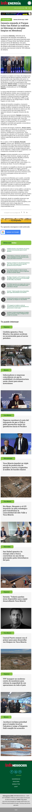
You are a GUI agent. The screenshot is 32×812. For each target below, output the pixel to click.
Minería (6, 370)
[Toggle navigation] (29, 8)
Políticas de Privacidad (17, 797)
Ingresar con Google (12, 232)
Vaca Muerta (7, 415)
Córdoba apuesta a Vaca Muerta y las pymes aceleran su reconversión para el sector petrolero (18, 250)
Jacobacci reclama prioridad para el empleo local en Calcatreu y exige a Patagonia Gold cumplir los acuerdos (18, 314)
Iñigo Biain (24, 799)
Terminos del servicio (25, 803)
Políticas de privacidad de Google (10, 803)
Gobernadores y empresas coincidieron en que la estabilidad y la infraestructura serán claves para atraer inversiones (18, 257)
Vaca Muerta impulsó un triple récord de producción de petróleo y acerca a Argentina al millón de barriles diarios (18, 271)
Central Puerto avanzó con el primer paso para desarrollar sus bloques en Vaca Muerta (18, 299)
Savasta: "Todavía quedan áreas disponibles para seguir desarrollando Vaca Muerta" (18, 291)
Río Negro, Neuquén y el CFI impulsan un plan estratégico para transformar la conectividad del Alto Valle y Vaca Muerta (18, 278)
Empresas (7, 327)
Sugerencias (16, 779)
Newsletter (16, 784)
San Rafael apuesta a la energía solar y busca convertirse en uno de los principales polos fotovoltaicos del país (18, 285)
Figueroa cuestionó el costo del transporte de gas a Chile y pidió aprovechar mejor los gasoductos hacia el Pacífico (18, 264)
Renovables (6, 19)
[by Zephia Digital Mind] (16, 810)
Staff (16, 786)
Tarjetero (16, 781)
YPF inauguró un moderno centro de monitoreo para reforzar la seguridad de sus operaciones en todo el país (18, 307)
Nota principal (8, 458)
